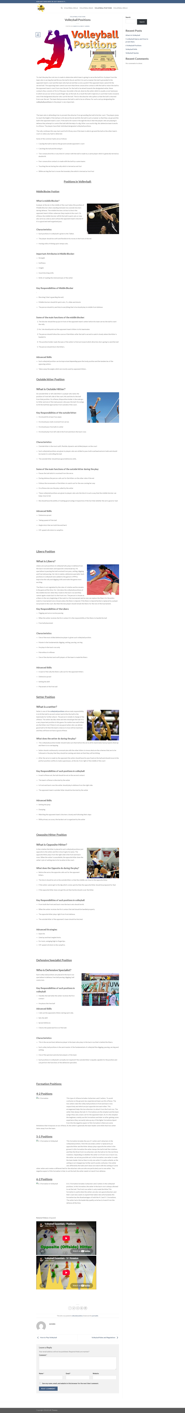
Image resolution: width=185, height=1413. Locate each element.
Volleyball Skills (131, 49)
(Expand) (46, 1218)
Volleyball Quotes (132, 53)
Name (41, 1373)
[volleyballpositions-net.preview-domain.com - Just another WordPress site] (47, 8)
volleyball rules (86, 8)
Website (96, 1373)
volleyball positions (103, 8)
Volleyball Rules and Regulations (104, 1337)
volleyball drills (120, 8)
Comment (43, 1355)
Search (128, 17)
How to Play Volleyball (48, 1337)
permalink (95, 1316)
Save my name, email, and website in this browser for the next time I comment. (70, 1383)
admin (87, 26)
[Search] (62, 8)
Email (68, 1373)
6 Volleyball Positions (133, 45)
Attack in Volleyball (133, 35)
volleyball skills (71, 8)
